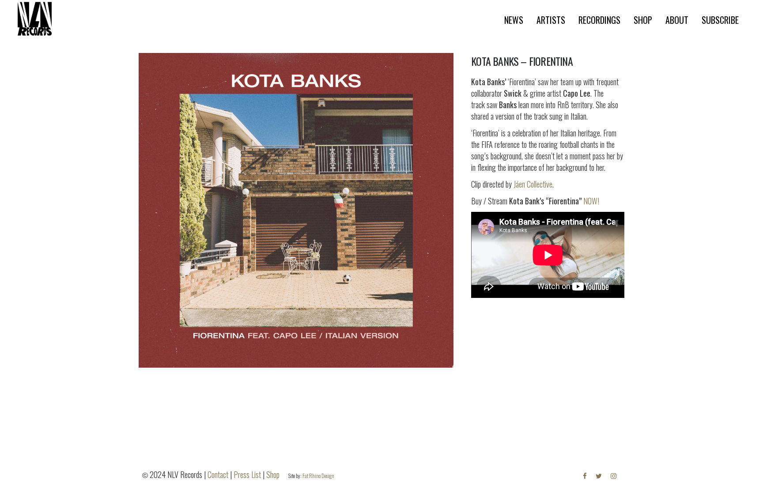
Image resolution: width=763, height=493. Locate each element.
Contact (218, 474)
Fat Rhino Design (318, 475)
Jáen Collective (533, 184)
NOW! (591, 201)
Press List (247, 474)
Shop (273, 474)
